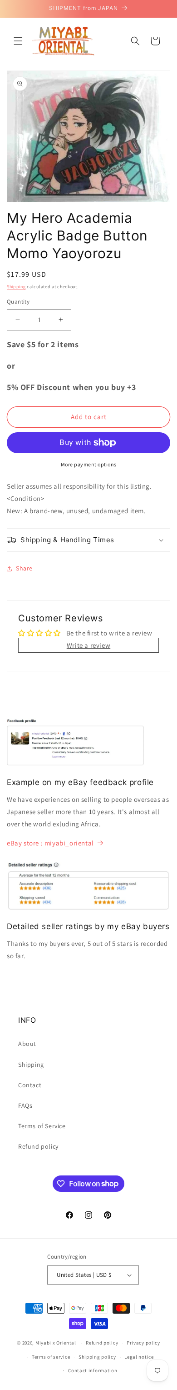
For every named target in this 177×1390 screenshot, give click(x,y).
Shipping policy (97, 1357)
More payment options (89, 464)
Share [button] (24, 568)
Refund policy (38, 1146)
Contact (29, 1085)
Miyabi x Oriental (55, 1343)
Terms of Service (42, 1126)
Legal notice (138, 1357)
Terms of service (51, 1357)
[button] (18, 41)
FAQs (25, 1105)
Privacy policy (143, 1343)
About (27, 1044)
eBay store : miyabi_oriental (50, 843)
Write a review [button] (88, 645)
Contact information (92, 1370)
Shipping (16, 287)
